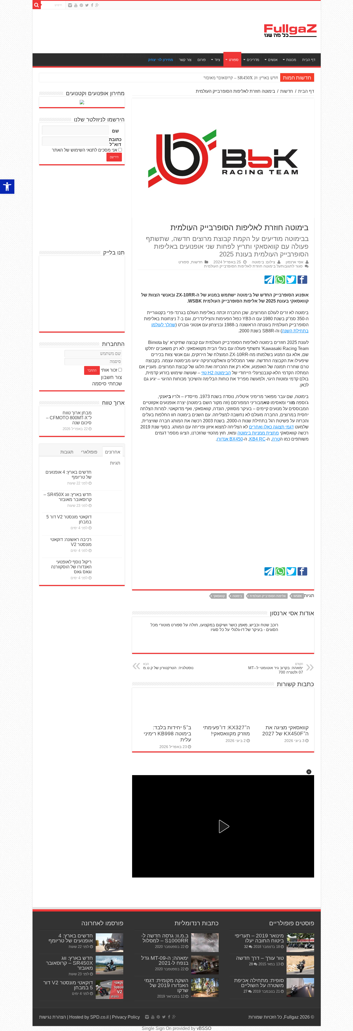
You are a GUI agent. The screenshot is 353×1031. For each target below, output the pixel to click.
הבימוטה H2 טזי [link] (216, 372)
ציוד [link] (217, 60)
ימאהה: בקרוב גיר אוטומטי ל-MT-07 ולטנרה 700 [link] (275, 668)
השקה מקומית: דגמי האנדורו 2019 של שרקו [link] (166, 985)
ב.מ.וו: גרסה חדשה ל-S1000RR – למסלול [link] (164, 938)
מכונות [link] (291, 60)
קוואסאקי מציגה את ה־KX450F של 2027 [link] (285, 730)
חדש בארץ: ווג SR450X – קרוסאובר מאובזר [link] (68, 497)
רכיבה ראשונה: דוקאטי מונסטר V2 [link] (71, 542)
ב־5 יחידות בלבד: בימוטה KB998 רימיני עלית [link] (167, 734)
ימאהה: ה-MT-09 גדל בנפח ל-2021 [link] (164, 960)
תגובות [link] (66, 452)
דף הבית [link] (308, 60)
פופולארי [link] (89, 452)
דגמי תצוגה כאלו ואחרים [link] (271, 427)
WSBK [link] (297, 596)
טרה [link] (276, 439)
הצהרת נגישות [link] (52, 1017)
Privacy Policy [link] (126, 1017)
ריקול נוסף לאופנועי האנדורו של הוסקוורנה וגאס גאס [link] (71, 567)
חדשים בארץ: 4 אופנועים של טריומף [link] (71, 938)
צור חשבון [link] (111, 377)
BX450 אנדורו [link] (230, 439)
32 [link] (246, 947)
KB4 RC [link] (257, 439)
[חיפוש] (37, 5)
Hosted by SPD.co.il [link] (89, 1017)
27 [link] (245, 991)
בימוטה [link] (237, 596)
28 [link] (251, 964)
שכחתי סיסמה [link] (107, 383)
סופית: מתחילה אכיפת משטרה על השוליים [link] (259, 982)
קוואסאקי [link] (219, 596)
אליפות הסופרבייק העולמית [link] (268, 596)
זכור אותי (109, 370)
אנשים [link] (272, 60)
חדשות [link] (286, 91)
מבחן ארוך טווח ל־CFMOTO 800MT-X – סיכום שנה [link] (69, 417)
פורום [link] (201, 60)
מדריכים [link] (253, 60)
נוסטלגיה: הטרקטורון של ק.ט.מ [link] (168, 666)
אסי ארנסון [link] (294, 262)
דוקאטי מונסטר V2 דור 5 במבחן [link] (68, 985)
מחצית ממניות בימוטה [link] (258, 433)
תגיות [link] (115, 463)
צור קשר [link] (185, 60)
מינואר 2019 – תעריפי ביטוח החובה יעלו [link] (259, 938)
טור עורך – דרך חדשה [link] (260, 958)
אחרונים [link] (112, 452)
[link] (7, 186)
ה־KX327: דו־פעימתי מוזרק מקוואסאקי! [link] (226, 730)
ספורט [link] (234, 60)
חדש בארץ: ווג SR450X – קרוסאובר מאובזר (241, 77)
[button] (308, 771)
